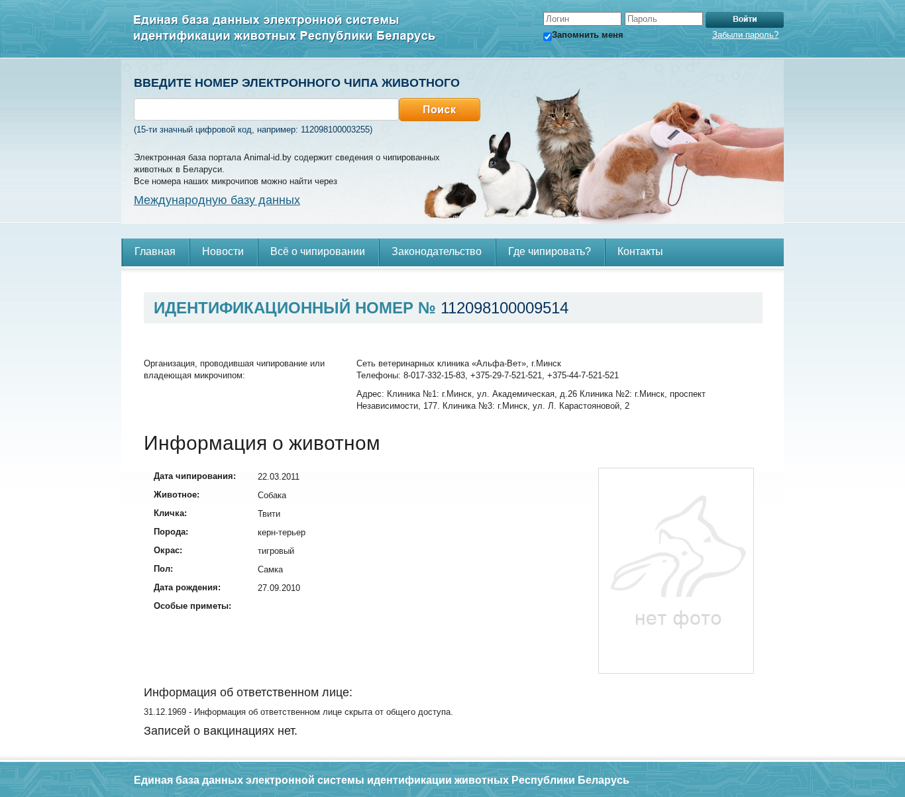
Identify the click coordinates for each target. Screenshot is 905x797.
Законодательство (437, 251)
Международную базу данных (217, 200)
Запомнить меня (587, 35)
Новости (223, 251)
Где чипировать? (549, 251)
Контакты (640, 251)
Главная (155, 251)
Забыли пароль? (745, 35)
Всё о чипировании (317, 251)
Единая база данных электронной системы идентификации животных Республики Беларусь (285, 29)
